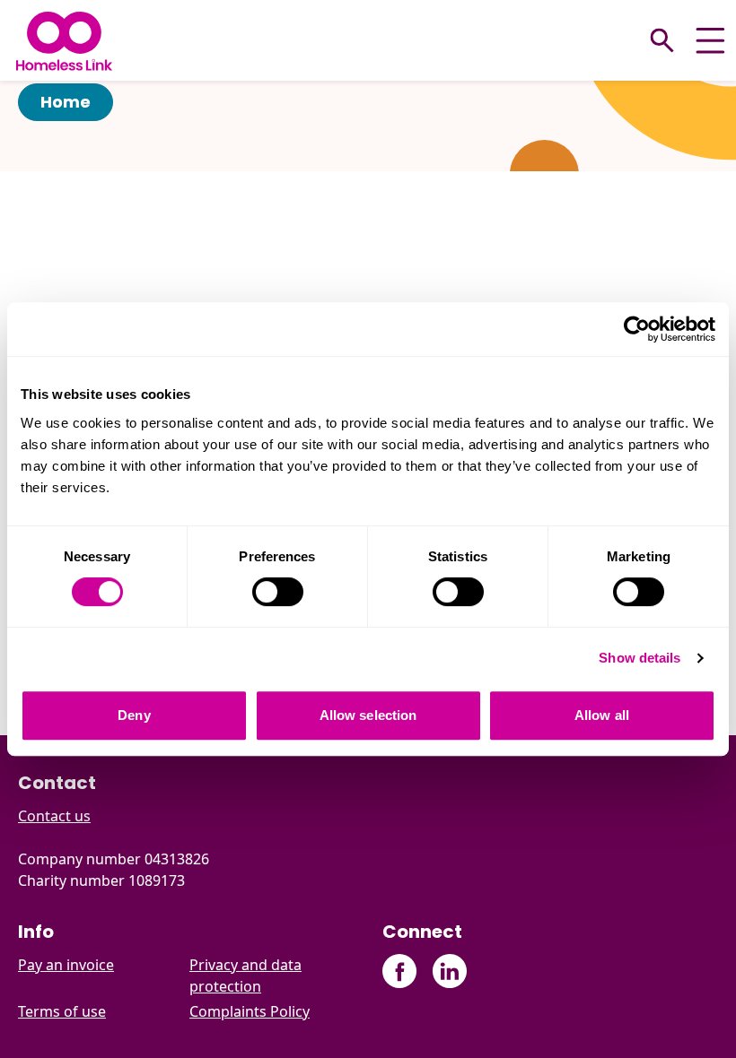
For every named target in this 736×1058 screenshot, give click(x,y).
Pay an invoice (66, 965)
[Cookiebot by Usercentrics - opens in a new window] (636, 329)
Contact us (54, 816)
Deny (134, 715)
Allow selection (368, 715)
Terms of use (62, 1011)
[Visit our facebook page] (399, 971)
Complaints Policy (249, 1011)
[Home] (64, 41)
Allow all (601, 715)
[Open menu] (710, 41)
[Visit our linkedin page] (449, 971)
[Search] (662, 40)
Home (65, 102)
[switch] (277, 591)
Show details (639, 657)
